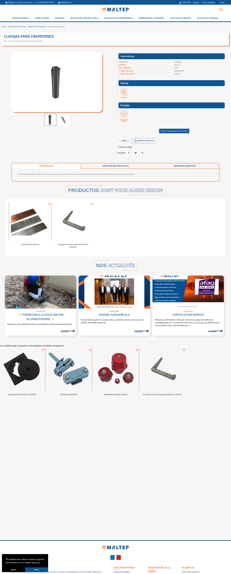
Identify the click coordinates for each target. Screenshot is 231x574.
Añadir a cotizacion (144, 140)
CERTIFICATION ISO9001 (188, 314)
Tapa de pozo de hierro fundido (21, 394)
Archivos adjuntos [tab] (184, 166)
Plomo (124, 98)
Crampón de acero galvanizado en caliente (72, 245)
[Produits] (68, 331)
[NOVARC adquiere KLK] (114, 292)
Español (196, 2)
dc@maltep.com (65, 2)
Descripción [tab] (46, 166)
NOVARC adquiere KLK (114, 314)
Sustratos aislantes (68, 394)
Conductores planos (30, 244)
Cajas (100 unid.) (124, 120)
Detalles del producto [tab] (115, 166)
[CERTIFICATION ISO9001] (188, 292)
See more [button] (36, 562)
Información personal (190, 572)
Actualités (40, 311)
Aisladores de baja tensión (115, 394)
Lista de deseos (208, 2)
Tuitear (135, 152)
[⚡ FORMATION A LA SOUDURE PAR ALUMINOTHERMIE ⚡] (40, 292)
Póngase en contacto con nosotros (18, 2)
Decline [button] (13, 570)
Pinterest (142, 152)
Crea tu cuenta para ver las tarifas (174, 131)
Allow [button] (37, 570)
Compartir (128, 152)
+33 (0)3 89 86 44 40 (44, 2)
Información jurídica (122, 572)
